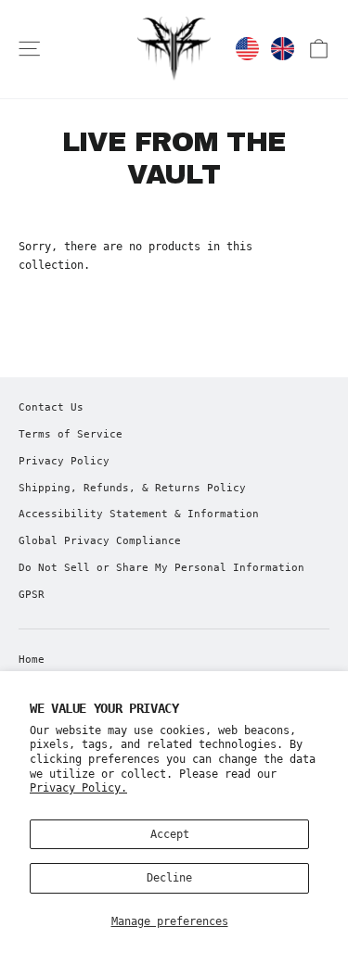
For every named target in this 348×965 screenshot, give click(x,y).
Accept (169, 834)
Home (32, 660)
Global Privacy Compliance (100, 541)
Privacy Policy (64, 461)
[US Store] (247, 48)
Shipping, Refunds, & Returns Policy (132, 488)
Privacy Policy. (78, 787)
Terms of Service (70, 434)
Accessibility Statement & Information (139, 514)
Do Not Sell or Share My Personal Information (161, 568)
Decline (169, 877)
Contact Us (51, 407)
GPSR (32, 595)
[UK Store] (282, 48)
